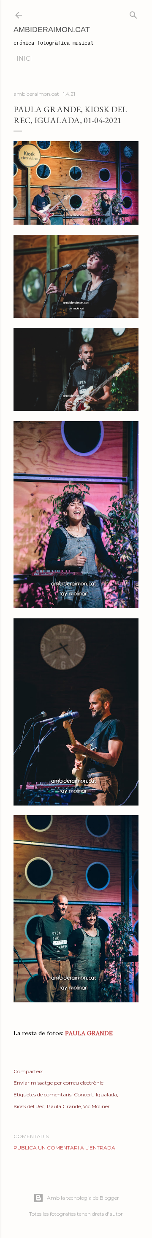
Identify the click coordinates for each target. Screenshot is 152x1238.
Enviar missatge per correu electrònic (58, 1083)
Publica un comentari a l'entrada (64, 1147)
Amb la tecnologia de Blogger (83, 1198)
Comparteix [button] (28, 1071)
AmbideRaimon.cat (52, 29)
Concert (83, 1094)
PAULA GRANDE (89, 1033)
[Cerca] (133, 13)
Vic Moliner (96, 1106)
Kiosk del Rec (29, 1106)
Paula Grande (64, 1106)
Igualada (106, 1094)
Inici (24, 58)
